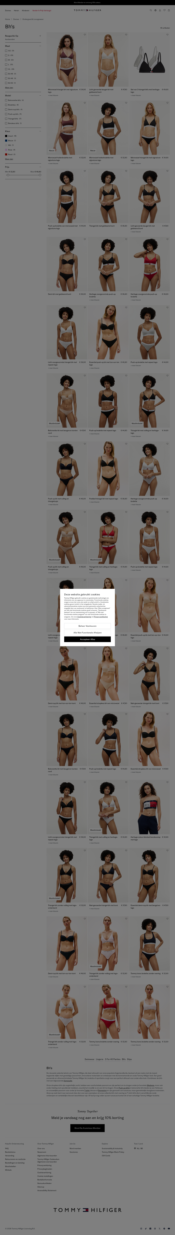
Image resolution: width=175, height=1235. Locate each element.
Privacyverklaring (101, 617)
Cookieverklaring (84, 617)
